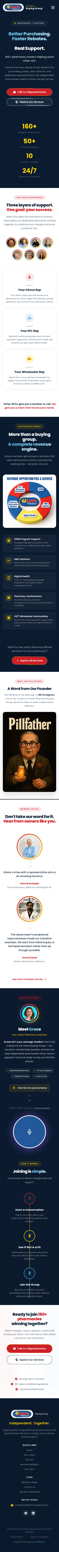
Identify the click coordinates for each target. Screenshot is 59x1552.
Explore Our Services (32, 102)
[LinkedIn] (33, 1513)
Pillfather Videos (30, 1482)
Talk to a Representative (31, 92)
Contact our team (42, 1108)
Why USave (29, 1455)
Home (29, 1450)
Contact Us (29, 1487)
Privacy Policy (16, 1537)
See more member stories (27, 979)
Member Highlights (29, 1464)
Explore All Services (31, 660)
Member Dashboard (30, 1491)
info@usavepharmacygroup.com (32, 1505)
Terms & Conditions (40, 1537)
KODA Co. (40, 1542)
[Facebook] (26, 1513)
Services (29, 1459)
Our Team (29, 1469)
